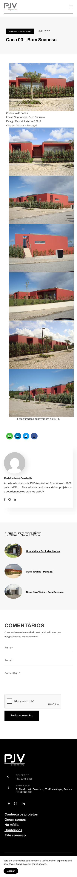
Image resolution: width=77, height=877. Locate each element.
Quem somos (15, 819)
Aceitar (11, 871)
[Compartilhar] (9, 436)
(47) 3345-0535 (24, 778)
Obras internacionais (20, 31)
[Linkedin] (16, 499)
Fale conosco (15, 835)
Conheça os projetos (21, 814)
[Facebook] (6, 499)
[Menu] (71, 7)
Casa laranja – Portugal (39, 571)
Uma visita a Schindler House (43, 551)
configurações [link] (39, 864)
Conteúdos (13, 830)
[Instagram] (11, 499)
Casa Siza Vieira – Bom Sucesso (45, 592)
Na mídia (11, 825)
